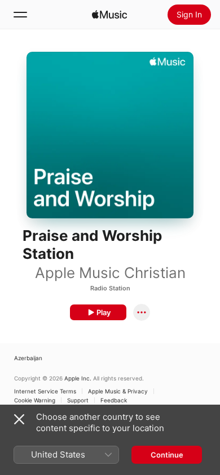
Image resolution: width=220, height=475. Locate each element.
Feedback (113, 400)
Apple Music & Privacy (118, 391)
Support (78, 400)
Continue (167, 454)
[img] (109, 15)
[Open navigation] (20, 14)
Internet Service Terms (45, 391)
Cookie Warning (34, 400)
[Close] (19, 419)
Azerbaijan (28, 358)
